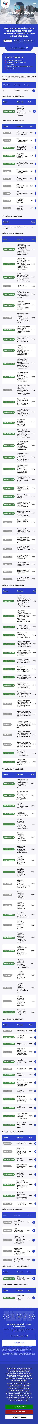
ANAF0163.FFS (9, 350)
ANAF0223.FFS (9, 294)
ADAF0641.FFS (9, 339)
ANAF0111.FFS (8, 601)
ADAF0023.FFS (9, 1125)
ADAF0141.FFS (9, 1061)
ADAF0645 (7, 1203)
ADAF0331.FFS (9, 661)
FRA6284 (7, 171)
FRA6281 (7, 193)
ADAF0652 (7, 318)
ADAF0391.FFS (9, 155)
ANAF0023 (7, 571)
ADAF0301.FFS (9, 669)
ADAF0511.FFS (9, 147)
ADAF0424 (7, 1052)
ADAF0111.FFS (8, 488)
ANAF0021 (7, 564)
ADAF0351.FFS (9, 1074)
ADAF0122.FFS (9, 1108)
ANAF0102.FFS (9, 469)
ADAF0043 (7, 1260)
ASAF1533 (7, 1143)
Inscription (19, 1342)
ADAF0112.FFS (9, 479)
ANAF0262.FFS (9, 249)
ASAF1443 (7, 1030)
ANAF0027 (7, 531)
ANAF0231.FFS (9, 277)
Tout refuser (18, 1412)
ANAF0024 (7, 556)
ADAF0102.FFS (9, 1195)
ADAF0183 (7, 724)
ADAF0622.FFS (9, 805)
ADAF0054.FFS (9, 1012)
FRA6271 (7, 200)
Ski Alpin (8, 41)
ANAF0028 (7, 548)
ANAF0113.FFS (9, 616)
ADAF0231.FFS (9, 951)
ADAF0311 (7, 1166)
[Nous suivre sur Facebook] (6, 1316)
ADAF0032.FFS (9, 504)
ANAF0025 (7, 522)
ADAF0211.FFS (9, 685)
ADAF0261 (7, 1251)
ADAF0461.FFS (9, 402)
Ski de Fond (28, 41)
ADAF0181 (7, 744)
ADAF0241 (7, 1091)
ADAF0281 (7, 925)
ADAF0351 (7, 1240)
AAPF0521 (7, 1068)
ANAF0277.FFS (9, 783)
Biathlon (17, 41)
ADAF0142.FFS (9, 496)
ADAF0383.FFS (9, 860)
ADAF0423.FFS (9, 652)
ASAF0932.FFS (9, 163)
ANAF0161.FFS (9, 377)
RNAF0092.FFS (9, 1278)
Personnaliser (19, 1417)
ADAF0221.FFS (9, 677)
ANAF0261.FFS (9, 264)
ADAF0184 (7, 714)
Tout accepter (19, 1406)
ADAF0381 (7, 905)
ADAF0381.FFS (9, 1159)
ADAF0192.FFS (9, 1099)
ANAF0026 (7, 540)
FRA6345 (7, 132)
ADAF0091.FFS (9, 1116)
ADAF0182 (7, 734)
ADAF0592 (7, 1222)
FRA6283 (7, 178)
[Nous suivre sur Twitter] (12, 1316)
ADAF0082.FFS (9, 111)
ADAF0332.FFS (9, 1082)
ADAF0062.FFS (9, 762)
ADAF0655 (7, 1151)
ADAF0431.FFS (9, 422)
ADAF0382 (7, 883)
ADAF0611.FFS (9, 813)
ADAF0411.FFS (9, 849)
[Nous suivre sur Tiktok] (25, 1316)
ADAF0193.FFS (9, 963)
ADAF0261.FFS (9, 937)
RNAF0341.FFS (9, 1297)
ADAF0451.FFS (9, 635)
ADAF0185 (7, 703)
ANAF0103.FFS (9, 457)
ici (34, 1354)
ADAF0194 (7, 975)
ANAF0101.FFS (9, 445)
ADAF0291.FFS (9, 1174)
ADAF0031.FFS (9, 513)
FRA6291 (7, 286)
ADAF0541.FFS (9, 824)
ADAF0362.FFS (9, 433)
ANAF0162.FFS (9, 363)
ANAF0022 (7, 579)
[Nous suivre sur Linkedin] (32, 1316)
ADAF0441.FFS (9, 412)
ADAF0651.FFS (9, 329)
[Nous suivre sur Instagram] (19, 1316)
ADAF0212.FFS (9, 1184)
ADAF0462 (7, 390)
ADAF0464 (7, 1230)
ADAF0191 (7, 1001)
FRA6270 (7, 208)
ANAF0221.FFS (9, 305)
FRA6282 (7, 186)
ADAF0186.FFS (9, 694)
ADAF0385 (7, 894)
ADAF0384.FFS (9, 872)
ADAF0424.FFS (9, 644)
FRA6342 (7, 140)
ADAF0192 (7, 987)
